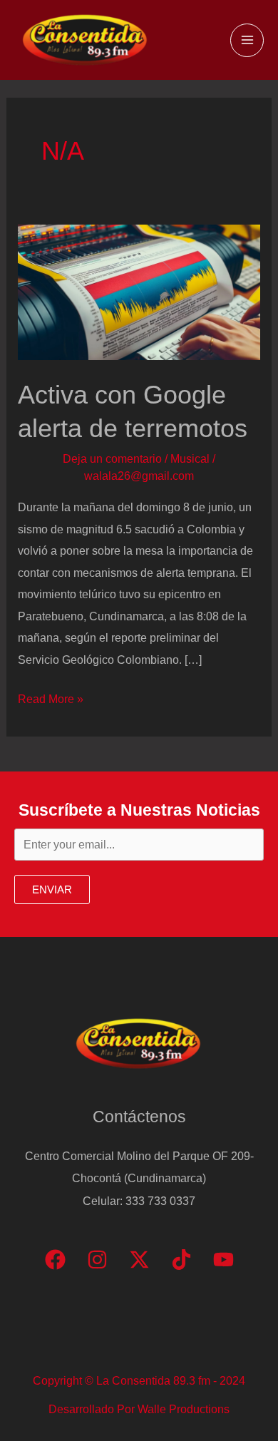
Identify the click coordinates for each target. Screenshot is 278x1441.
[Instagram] (97, 1259)
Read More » (50, 700)
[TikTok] (181, 1259)
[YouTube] (223, 1259)
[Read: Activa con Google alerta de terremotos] (138, 291)
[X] (139, 1259)
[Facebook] (55, 1259)
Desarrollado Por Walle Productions (139, 1408)
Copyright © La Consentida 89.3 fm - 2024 (139, 1380)
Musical (190, 458)
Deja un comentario (112, 458)
